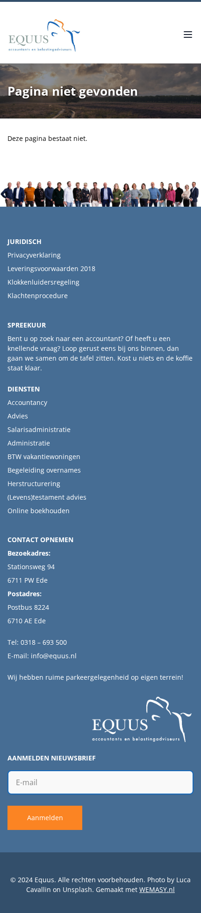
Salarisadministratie (39, 429)
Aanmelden (45, 817)
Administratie (28, 443)
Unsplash (77, 889)
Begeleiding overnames (44, 470)
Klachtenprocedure (37, 295)
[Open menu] (188, 35)
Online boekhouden (38, 510)
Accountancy (27, 402)
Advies (17, 415)
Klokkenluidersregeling (43, 282)
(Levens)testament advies (46, 497)
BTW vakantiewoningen (43, 456)
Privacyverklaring (34, 255)
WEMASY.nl (157, 889)
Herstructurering (33, 483)
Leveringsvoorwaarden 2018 (51, 268)
